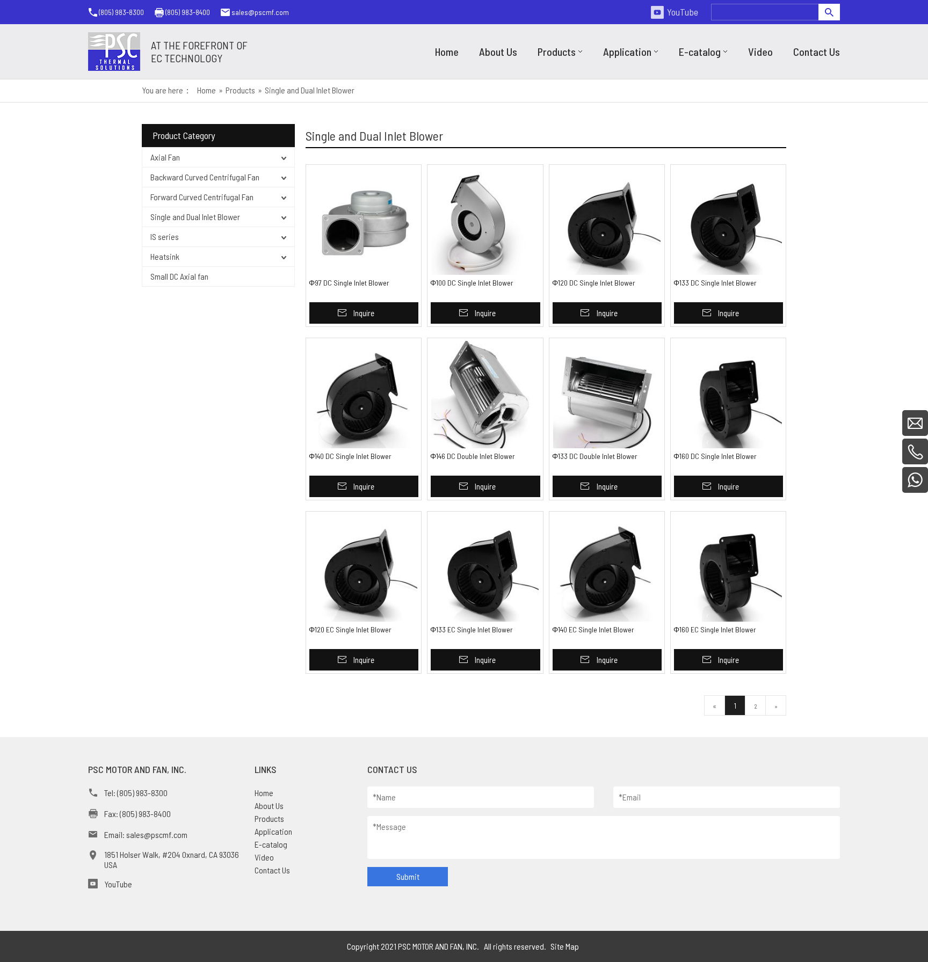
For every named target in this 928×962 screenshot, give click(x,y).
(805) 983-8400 (187, 12)
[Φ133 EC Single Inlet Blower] (485, 568)
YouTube (682, 12)
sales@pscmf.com (260, 12)
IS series (164, 236)
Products (269, 818)
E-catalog (271, 844)
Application (273, 831)
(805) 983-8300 (121, 12)
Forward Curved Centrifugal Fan (201, 197)
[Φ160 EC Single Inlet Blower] (728, 568)
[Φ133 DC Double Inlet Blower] (607, 394)
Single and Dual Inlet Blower (195, 217)
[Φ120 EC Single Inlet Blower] (363, 568)
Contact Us (272, 870)
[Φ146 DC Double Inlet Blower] (485, 394)
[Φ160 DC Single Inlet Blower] (728, 394)
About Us (269, 805)
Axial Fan (165, 157)
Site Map (564, 946)
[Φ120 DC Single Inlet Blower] (607, 221)
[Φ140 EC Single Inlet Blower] (607, 568)
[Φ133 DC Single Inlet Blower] (728, 221)
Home (264, 793)
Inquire (363, 313)
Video (264, 857)
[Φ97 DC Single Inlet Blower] (363, 221)
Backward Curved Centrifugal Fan (204, 177)
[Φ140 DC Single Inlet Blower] (363, 394)
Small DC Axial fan (179, 276)
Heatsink (164, 256)
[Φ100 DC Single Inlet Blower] (485, 221)
